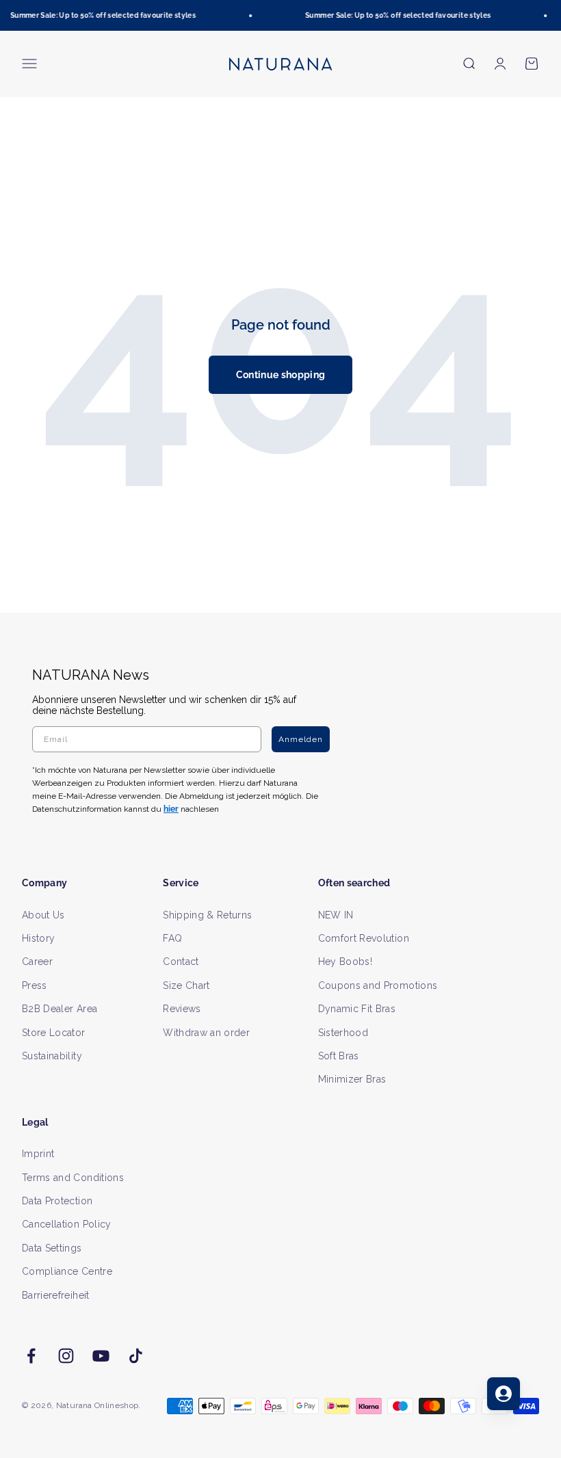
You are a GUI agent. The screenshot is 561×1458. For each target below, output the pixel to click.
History (38, 938)
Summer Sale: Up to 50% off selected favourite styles (99, 15)
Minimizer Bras (352, 1079)
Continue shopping (281, 374)
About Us (43, 915)
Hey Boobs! (345, 961)
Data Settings (52, 1248)
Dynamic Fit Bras (357, 1008)
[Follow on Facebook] (31, 1356)
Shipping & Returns (207, 915)
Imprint (38, 1153)
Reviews (181, 1008)
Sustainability (52, 1055)
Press (34, 985)
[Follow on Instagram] (66, 1356)
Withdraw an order (206, 1032)
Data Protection (57, 1200)
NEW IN (336, 915)
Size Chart (186, 985)
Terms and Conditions (73, 1177)
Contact (180, 961)
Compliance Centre (67, 1271)
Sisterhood (343, 1032)
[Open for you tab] (503, 1393)
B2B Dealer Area (59, 1008)
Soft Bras (338, 1055)
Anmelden (300, 739)
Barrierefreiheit (56, 1295)
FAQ (172, 938)
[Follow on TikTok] (136, 1356)
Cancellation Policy (67, 1224)
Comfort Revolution (363, 938)
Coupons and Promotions (378, 985)
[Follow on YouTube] (101, 1356)
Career (37, 961)
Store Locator (54, 1032)
